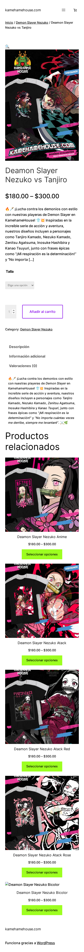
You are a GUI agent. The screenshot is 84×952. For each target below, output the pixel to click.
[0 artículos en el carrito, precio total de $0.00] (75, 10)
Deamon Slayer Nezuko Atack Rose (42, 855)
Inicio (9, 22)
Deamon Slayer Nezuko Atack (42, 643)
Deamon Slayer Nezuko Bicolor (42, 892)
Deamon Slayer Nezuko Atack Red (42, 749)
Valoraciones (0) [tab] (23, 366)
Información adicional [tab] (27, 356)
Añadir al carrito (43, 311)
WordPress (46, 943)
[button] (7, 46)
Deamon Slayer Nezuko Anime (42, 537)
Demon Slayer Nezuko (32, 22)
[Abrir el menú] (63, 10)
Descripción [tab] (19, 347)
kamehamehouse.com (23, 10)
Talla (10, 271)
